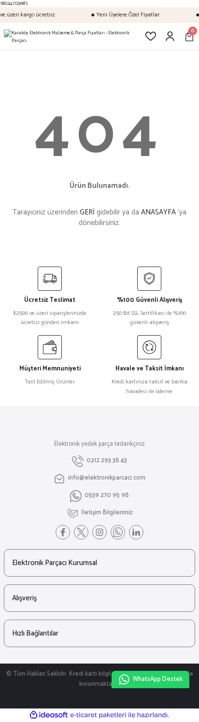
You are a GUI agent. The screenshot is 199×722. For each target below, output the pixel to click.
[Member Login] (170, 36)
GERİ (87, 212)
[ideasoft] (48, 715)
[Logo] (66, 36)
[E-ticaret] (98, 715)
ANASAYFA (158, 212)
